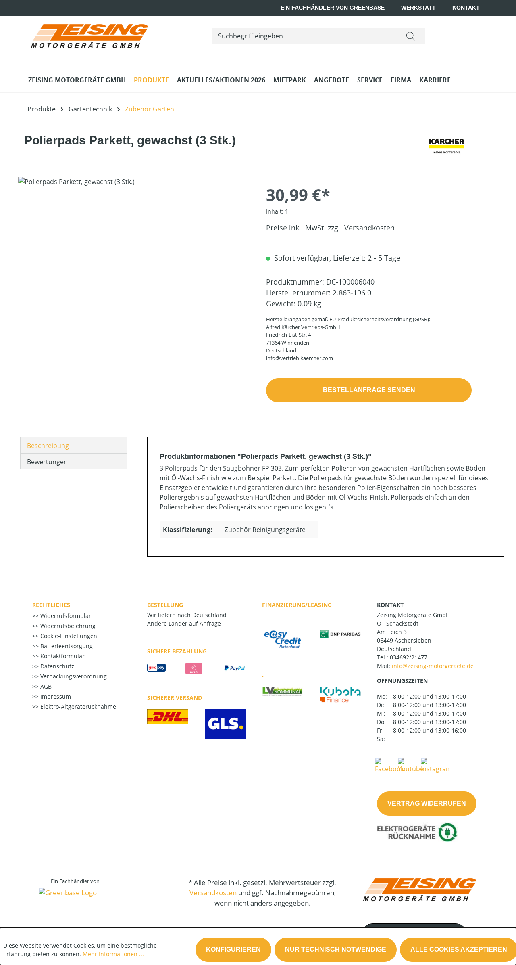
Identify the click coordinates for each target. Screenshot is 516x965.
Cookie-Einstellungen (68, 636)
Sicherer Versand (174, 697)
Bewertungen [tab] (47, 461)
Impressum (55, 696)
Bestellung (165, 605)
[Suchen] (410, 36)
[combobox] (304, 36)
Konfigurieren (233, 949)
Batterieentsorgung (66, 646)
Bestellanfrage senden (369, 390)
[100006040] (134, 263)
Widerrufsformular (65, 616)
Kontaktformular (62, 656)
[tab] (73, 445)
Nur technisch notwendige (335, 949)
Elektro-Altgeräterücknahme (77, 706)
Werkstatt (418, 7)
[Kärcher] (447, 146)
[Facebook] (389, 764)
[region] (134, 263)
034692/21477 (408, 657)
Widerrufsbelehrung (67, 626)
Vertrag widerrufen (426, 803)
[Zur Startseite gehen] (88, 34)
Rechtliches (51, 605)
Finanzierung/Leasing (297, 605)
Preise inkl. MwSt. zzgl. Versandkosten (330, 227)
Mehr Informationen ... (113, 954)
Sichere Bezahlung (177, 651)
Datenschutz (56, 666)
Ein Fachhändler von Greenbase (333, 7)
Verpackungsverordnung (73, 676)
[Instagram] (436, 764)
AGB (45, 686)
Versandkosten (213, 892)
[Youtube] (411, 764)
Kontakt (466, 7)
